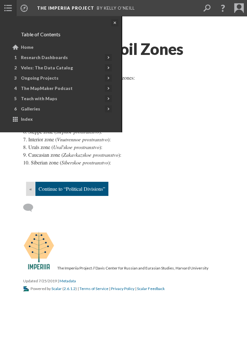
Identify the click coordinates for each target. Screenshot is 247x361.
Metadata (67, 280)
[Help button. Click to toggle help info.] (223, 8)
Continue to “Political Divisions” (72, 188)
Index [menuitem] (27, 119)
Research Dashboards (44, 57)
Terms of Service (93, 288)
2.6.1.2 (70, 288)
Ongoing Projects (40, 78)
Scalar (56, 288)
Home (27, 47)
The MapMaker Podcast (47, 88)
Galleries (30, 108)
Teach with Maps (39, 98)
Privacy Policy (122, 288)
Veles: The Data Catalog (47, 67)
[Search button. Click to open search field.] (207, 8)
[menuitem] (8, 8)
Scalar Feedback (151, 288)
